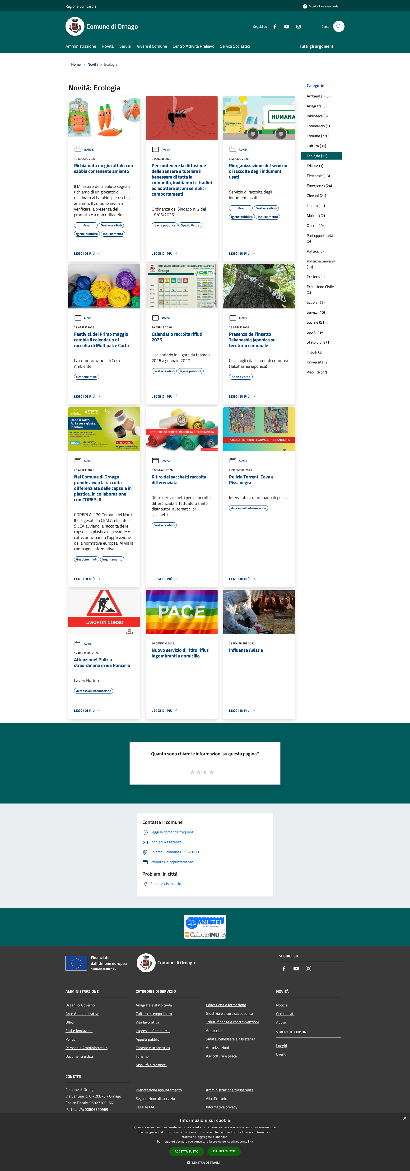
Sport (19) (315, 332)
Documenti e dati (79, 1056)
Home (76, 64)
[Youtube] (284, 26)
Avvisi (166, 149)
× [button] (404, 1118)
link (250, 1141)
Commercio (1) (318, 126)
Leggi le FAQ (146, 1107)
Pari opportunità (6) (320, 238)
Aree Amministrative (82, 1013)
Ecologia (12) (317, 156)
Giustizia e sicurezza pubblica (229, 1013)
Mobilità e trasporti (151, 1065)
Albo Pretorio (216, 1098)
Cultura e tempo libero (154, 1013)
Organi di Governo (80, 1005)
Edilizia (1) (315, 166)
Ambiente (214, 1030)
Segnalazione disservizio (155, 1098)
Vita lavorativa (147, 1022)
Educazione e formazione (226, 1005)
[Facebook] (273, 26)
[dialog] (205, 1142)
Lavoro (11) (316, 205)
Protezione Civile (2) (320, 289)
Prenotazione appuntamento (159, 1090)
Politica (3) (315, 251)
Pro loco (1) (316, 277)
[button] (205, 1162)
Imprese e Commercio (153, 1030)
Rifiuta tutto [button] (224, 1151)
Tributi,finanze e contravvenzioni (232, 1022)
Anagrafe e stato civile (154, 1005)
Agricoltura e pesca (221, 1056)
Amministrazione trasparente (229, 1090)
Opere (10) (315, 225)
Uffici (69, 1022)
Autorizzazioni (217, 1047)
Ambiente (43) (318, 96)
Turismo (142, 1056)
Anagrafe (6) (316, 106)
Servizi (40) (316, 312)
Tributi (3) (314, 352)
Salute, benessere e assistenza (230, 1039)
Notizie (89, 149)
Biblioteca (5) (317, 116)
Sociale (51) (316, 322)
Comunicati (285, 1013)
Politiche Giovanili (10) (321, 264)
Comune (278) (318, 136)
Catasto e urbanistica (153, 1048)
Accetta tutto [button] (187, 1151)
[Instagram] (296, 26)
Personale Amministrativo (86, 1048)
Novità (93, 64)
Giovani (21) (316, 195)
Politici (70, 1039)
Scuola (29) (316, 302)
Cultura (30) (316, 146)
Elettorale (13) (318, 176)
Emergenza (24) (319, 185)
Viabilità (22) (317, 372)
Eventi (281, 1054)
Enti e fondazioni (79, 1030)
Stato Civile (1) (318, 342)
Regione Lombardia (80, 6)
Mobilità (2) (316, 215)
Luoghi (281, 1045)
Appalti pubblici (148, 1039)
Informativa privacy (221, 1107)
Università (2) (317, 362)
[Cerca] (339, 26)
